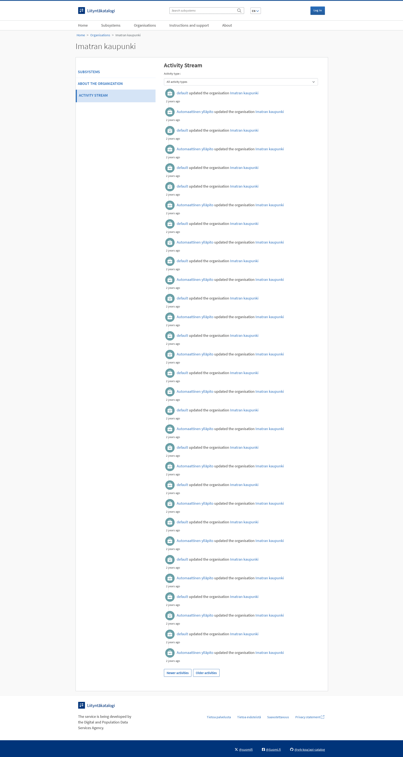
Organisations (145, 25)
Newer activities (178, 673)
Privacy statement (308, 717)
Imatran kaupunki (128, 35)
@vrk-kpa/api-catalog (309, 749)
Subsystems (110, 25)
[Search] (239, 10)
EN (254, 11)
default (182, 93)
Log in (318, 10)
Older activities (206, 673)
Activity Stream (93, 95)
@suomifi (246, 749)
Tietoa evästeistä (249, 717)
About (227, 25)
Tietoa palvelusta (219, 717)
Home (83, 25)
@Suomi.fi (273, 749)
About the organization (100, 83)
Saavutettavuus (278, 717)
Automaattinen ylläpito (195, 111)
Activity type (172, 73)
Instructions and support (189, 25)
